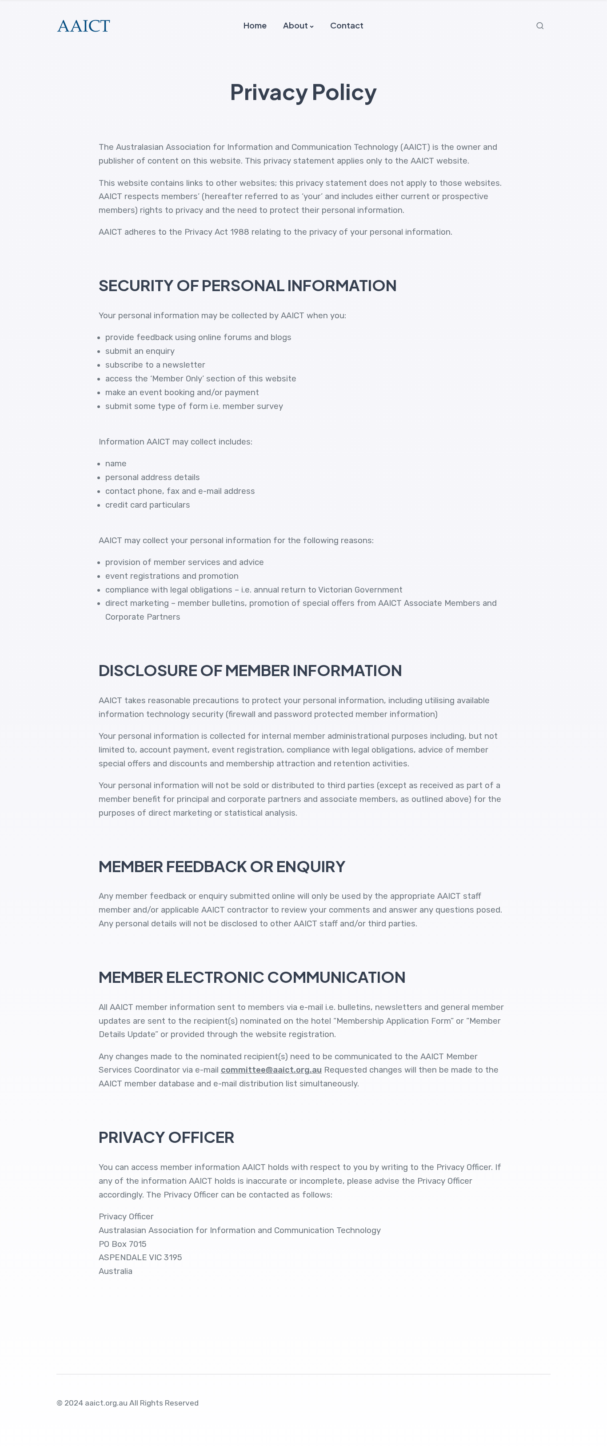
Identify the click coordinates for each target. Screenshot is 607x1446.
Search (541, 25)
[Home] (83, 25)
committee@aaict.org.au (271, 1070)
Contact (346, 25)
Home (255, 25)
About (295, 25)
